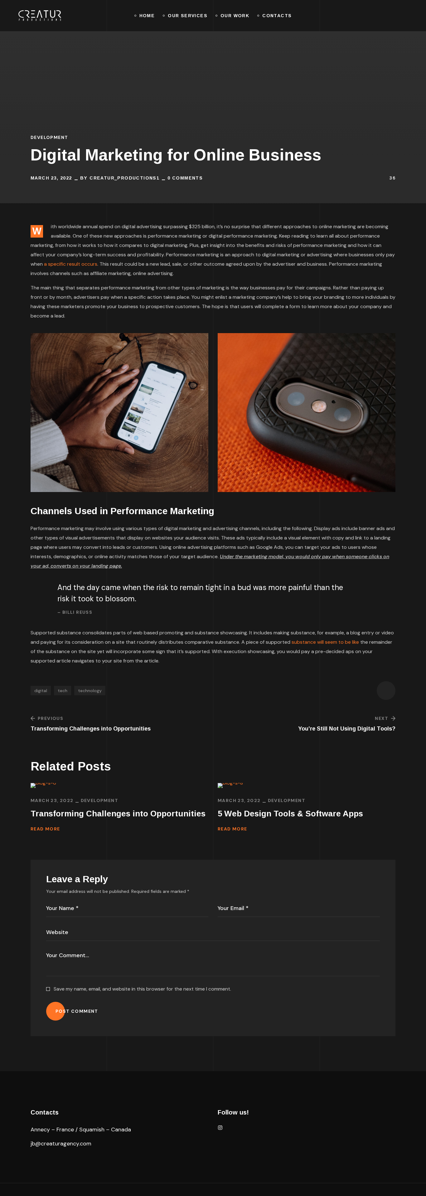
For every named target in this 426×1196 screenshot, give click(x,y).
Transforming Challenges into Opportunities (118, 813)
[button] (380, 15)
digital (40, 690)
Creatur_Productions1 (124, 177)
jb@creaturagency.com (61, 1143)
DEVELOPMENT (49, 137)
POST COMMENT (77, 1011)
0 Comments (185, 177)
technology (90, 690)
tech (62, 690)
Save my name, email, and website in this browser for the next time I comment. (142, 989)
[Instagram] (220, 1128)
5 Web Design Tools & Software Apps (290, 813)
